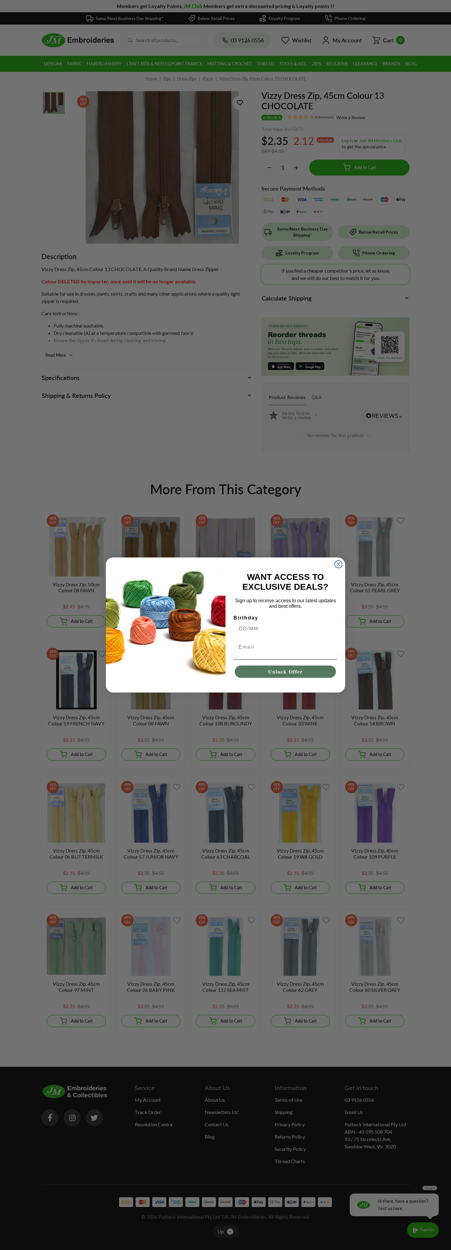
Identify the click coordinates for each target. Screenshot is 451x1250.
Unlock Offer (285, 671)
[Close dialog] (338, 564)
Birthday (245, 617)
